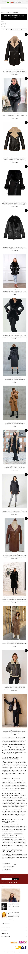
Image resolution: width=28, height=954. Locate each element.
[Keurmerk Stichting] (22, 942)
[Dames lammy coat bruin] (14, 535)
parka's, (14, 839)
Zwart (4, 23)
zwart (23, 773)
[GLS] (20, 947)
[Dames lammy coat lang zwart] (14, 51)
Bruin (4, 24)
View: (3, 29)
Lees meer (10, 909)
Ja (7, 2)
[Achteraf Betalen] (14, 942)
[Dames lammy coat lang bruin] (14, 403)
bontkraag (10, 809)
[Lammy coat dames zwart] (14, 711)
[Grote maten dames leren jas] (4, 915)
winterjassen (6, 839)
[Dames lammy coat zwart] (14, 227)
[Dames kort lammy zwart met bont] (14, 95)
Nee (11, 2)
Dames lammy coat (14, 12)
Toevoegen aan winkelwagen (14, 67)
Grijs (4, 26)
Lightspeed (22, 951)
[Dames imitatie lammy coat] (14, 271)
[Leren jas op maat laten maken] (4, 906)
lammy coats (18, 839)
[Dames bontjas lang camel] (14, 623)
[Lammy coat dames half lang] (14, 491)
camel (7, 774)
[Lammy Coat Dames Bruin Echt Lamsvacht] (14, 667)
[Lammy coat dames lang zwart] (14, 447)
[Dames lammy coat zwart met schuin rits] (14, 139)
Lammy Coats (6, 12)
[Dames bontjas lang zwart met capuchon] (14, 579)
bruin (3, 774)
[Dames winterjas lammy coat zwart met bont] (14, 183)
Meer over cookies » (17, 2)
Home (2, 12)
